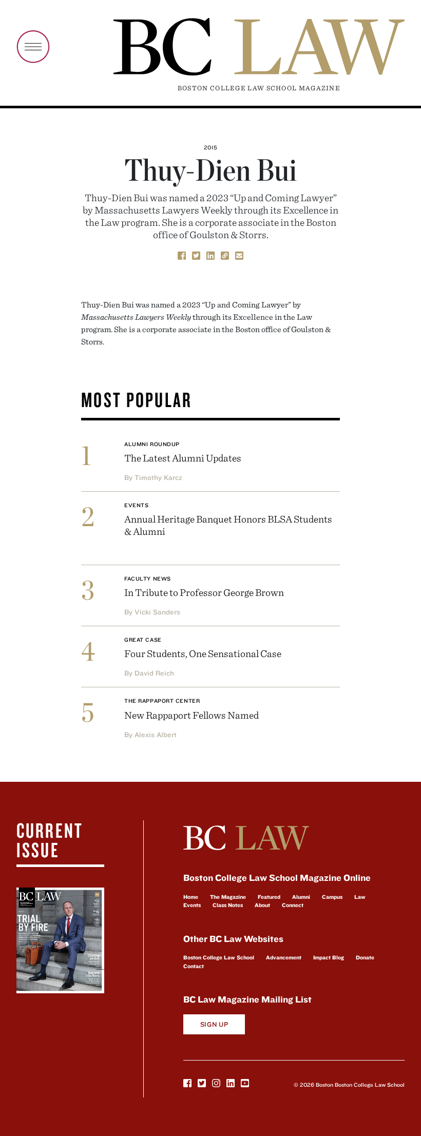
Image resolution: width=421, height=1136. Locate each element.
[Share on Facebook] (182, 254)
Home (190, 896)
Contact (193, 966)
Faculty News (147, 578)
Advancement (283, 957)
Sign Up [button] (214, 1024)
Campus (332, 896)
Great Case (143, 639)
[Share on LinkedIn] (210, 254)
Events (136, 505)
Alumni (301, 896)
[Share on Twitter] (196, 254)
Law (360, 896)
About (262, 905)
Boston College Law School (218, 957)
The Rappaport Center (162, 700)
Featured (269, 896)
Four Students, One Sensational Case (202, 653)
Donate (365, 957)
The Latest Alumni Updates (182, 458)
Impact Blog (328, 957)
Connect (292, 905)
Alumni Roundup (152, 444)
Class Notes (228, 905)
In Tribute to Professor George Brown (204, 592)
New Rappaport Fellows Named (191, 715)
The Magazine (228, 896)
